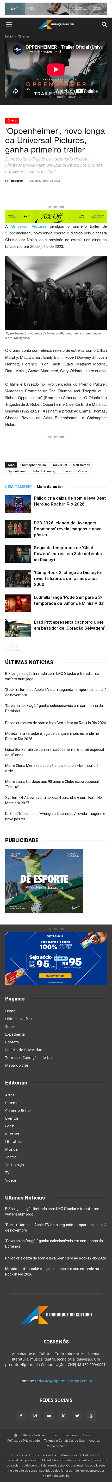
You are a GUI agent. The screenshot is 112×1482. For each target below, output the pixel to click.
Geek (9, 1126)
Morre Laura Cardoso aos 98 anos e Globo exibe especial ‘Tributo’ (52, 784)
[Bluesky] (77, 1416)
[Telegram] (51, 192)
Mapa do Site (16, 1065)
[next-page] (17, 647)
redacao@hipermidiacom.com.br (63, 1380)
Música (11, 1149)
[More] (99, 192)
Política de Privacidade (25, 1049)
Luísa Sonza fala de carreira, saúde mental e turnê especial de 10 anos (54, 752)
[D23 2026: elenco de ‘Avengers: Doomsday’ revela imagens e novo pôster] (18, 529)
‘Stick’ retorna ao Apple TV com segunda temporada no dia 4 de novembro (55, 692)
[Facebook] (75, 192)
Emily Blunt (59, 465)
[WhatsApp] (39, 192)
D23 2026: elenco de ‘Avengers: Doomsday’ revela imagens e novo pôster (68, 528)
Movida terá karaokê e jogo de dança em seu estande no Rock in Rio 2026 (52, 736)
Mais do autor (50, 486)
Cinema (23, 36)
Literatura (13, 1141)
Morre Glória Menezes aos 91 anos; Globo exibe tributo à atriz (51, 768)
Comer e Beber (18, 1110)
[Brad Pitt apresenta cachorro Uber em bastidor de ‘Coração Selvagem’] (18, 628)
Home (10, 1011)
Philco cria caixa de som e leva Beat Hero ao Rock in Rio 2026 (55, 723)
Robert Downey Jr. (45, 471)
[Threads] (91, 1416)
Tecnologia (14, 1164)
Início (9, 36)
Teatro (10, 1157)
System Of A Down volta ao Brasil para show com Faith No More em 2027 (53, 800)
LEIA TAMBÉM (18, 486)
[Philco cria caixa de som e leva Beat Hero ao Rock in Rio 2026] (18, 504)
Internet (12, 1133)
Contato (12, 1042)
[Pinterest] (87, 192)
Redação (17, 180)
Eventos (12, 1118)
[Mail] (49, 1416)
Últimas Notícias (19, 1018)
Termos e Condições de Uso (29, 1057)
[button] (9, 25)
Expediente (15, 1034)
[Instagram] (35, 1416)
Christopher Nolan (33, 465)
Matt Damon (81, 465)
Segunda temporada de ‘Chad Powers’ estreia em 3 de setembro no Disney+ (69, 553)
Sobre (10, 1026)
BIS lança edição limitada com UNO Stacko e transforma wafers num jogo (52, 676)
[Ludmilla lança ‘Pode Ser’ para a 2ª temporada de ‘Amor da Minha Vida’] (18, 603)
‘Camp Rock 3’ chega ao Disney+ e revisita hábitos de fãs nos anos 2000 (68, 578)
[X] (63, 192)
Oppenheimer (17, 471)
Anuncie (95, 1440)
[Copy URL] (27, 192)
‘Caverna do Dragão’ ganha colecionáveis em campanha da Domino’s (54, 708)
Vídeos (82, 471)
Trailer (67, 471)
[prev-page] (8, 647)
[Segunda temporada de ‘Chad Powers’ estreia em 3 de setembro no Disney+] (18, 554)
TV (7, 1172)
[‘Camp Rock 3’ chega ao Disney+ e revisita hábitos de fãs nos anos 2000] (18, 578)
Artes (9, 1095)
